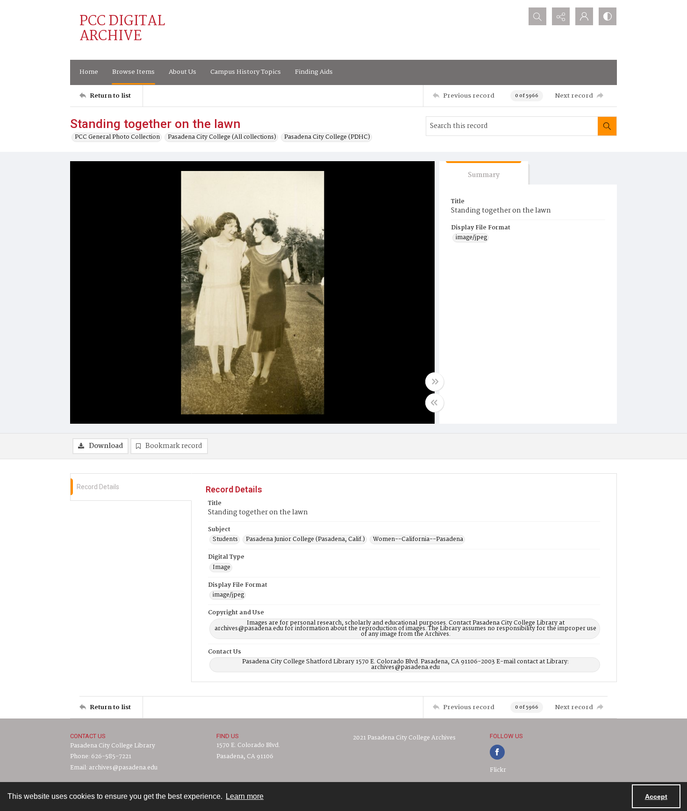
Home (88, 72)
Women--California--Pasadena (418, 539)
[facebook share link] (497, 752)
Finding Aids (314, 72)
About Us (182, 72)
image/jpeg (471, 237)
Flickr (498, 770)
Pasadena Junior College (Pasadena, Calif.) (305, 539)
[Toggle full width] (434, 381)
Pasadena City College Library (112, 746)
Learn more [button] (245, 796)
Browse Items (133, 72)
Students (225, 539)
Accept (656, 796)
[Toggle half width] (434, 402)
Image (221, 567)
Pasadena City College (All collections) (222, 137)
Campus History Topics (245, 72)
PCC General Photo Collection (117, 137)
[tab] (483, 173)
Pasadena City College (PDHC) (327, 137)
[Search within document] (607, 126)
